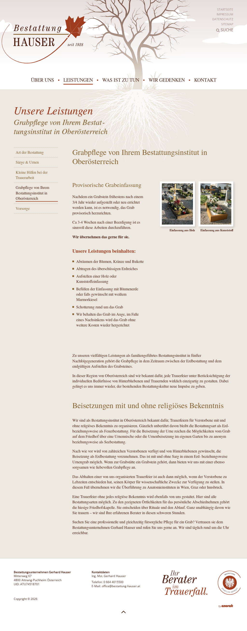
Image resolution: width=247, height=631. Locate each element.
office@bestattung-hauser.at (121, 586)
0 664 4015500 (113, 582)
